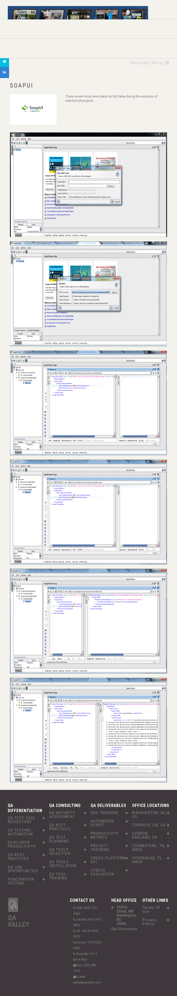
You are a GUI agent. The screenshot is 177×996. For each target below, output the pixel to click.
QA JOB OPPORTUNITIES (23, 869)
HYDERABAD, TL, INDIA (147, 860)
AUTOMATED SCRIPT (102, 823)
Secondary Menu (147, 62)
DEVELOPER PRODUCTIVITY (22, 844)
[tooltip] (4, 61)
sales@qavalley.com (87, 982)
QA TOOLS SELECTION (60, 851)
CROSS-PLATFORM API (108, 860)
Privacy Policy (149, 922)
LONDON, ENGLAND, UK (144, 835)
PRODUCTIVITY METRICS (105, 835)
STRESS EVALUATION (102, 872)
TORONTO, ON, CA (149, 825)
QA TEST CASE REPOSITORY (22, 820)
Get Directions (124, 928)
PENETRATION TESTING (21, 881)
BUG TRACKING (105, 813)
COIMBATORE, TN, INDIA (149, 848)
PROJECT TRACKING (100, 848)
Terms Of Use (151, 909)
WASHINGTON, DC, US (149, 815)
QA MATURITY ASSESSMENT (62, 815)
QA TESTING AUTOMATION (20, 832)
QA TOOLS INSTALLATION (63, 864)
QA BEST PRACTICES (18, 857)
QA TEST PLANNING (59, 839)
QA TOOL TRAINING (58, 876)
